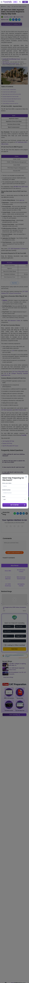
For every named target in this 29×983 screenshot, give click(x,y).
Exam (3, 496)
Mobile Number (6, 490)
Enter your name (6, 483)
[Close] (26, 477)
